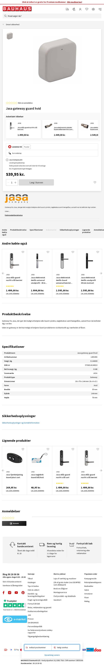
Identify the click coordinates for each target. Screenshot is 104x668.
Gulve (86, 590)
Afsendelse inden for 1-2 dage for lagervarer (55, 553)
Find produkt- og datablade (65, 596)
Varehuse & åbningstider (13, 585)
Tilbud (30, 578)
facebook (4, 592)
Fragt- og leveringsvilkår (38, 600)
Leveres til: (17, 146)
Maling (87, 601)
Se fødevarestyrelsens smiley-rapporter (40, 631)
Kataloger (32, 582)
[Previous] (3, 273)
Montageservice (60, 592)
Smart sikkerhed (12, 24)
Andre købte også (4, 232)
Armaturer (88, 593)
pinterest (23, 592)
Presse (31, 619)
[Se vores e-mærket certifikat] (15, 619)
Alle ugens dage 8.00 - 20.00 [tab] (14, 575)
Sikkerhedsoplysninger (69, 230)
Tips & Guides (33, 586)
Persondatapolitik (35, 626)
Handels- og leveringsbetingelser (36, 594)
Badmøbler (88, 586)
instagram (10, 592)
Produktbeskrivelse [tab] (16, 314)
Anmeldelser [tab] (11, 511)
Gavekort (57, 600)
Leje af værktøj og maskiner (65, 578)
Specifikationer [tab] (13, 347)
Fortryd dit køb (34, 603)
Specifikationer (36, 230)
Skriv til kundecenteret (12, 581)
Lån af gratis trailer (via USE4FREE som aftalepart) (67, 583)
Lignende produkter (86, 231)
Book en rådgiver (61, 588)
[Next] (101, 273)
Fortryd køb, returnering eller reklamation (83, 550)
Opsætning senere (52, 655)
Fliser (86, 597)
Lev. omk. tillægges (12, 293)
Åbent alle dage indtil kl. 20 (25, 552)
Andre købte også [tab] (14, 243)
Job (29, 615)
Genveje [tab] (31, 574)
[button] (14, 523)
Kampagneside (90, 578)
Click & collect (33, 590)
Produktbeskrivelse (18, 230)
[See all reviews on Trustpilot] (15, 604)
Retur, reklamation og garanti (39, 607)
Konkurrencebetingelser (38, 611)
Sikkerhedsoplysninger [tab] (19, 416)
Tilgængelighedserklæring (38, 636)
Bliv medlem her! (74, 2)
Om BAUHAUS (33, 622)
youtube (16, 592)
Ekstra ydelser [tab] (60, 574)
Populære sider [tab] (90, 574)
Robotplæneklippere (92, 582)
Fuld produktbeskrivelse (14, 215)
